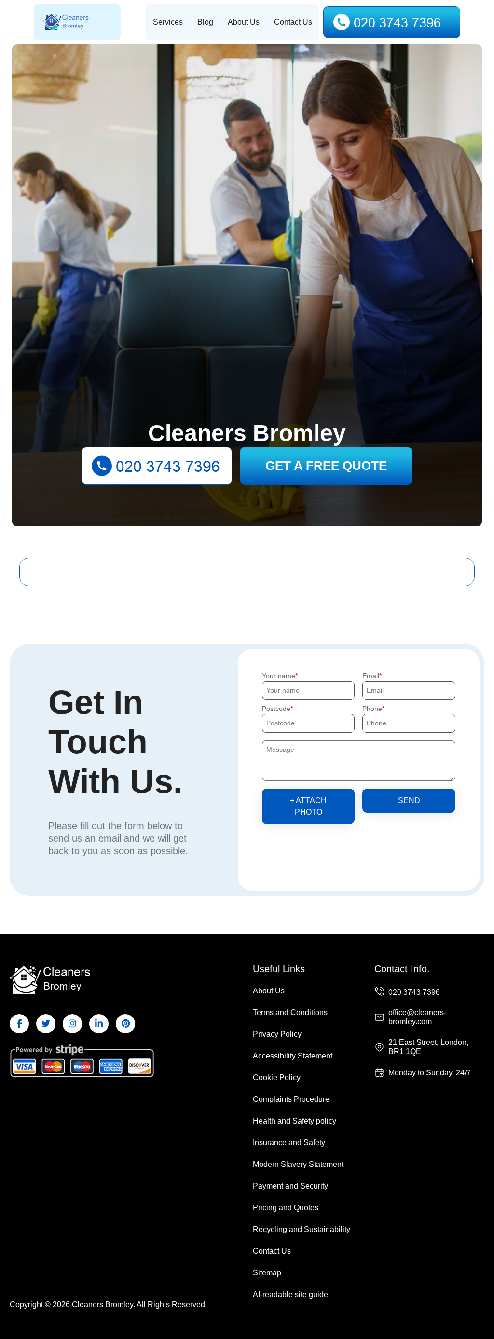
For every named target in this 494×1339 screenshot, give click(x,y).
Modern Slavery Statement (298, 1164)
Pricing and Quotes (285, 1208)
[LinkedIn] (99, 1023)
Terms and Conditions (290, 1012)
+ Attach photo (308, 806)
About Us (244, 22)
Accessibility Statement (292, 1056)
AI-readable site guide (290, 1294)
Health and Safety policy (294, 1121)
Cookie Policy (277, 1077)
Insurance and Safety (289, 1142)
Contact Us (293, 22)
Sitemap (267, 1273)
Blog (205, 22)
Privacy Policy (277, 1034)
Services (168, 22)
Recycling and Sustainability (301, 1229)
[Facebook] (19, 1023)
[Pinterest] (125, 1023)
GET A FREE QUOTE (326, 465)
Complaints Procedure (291, 1099)
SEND (409, 800)
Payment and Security (290, 1186)
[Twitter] (45, 1023)
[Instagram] (72, 1023)
